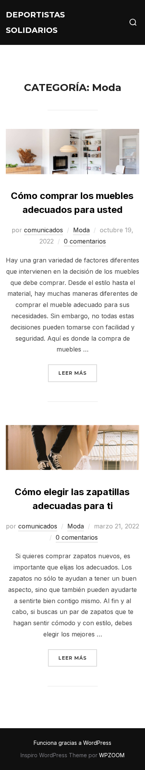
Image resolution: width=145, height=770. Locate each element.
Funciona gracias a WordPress (72, 742)
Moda (81, 230)
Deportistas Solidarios (35, 22)
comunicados (43, 230)
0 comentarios (85, 241)
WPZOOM (112, 755)
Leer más (77, 373)
